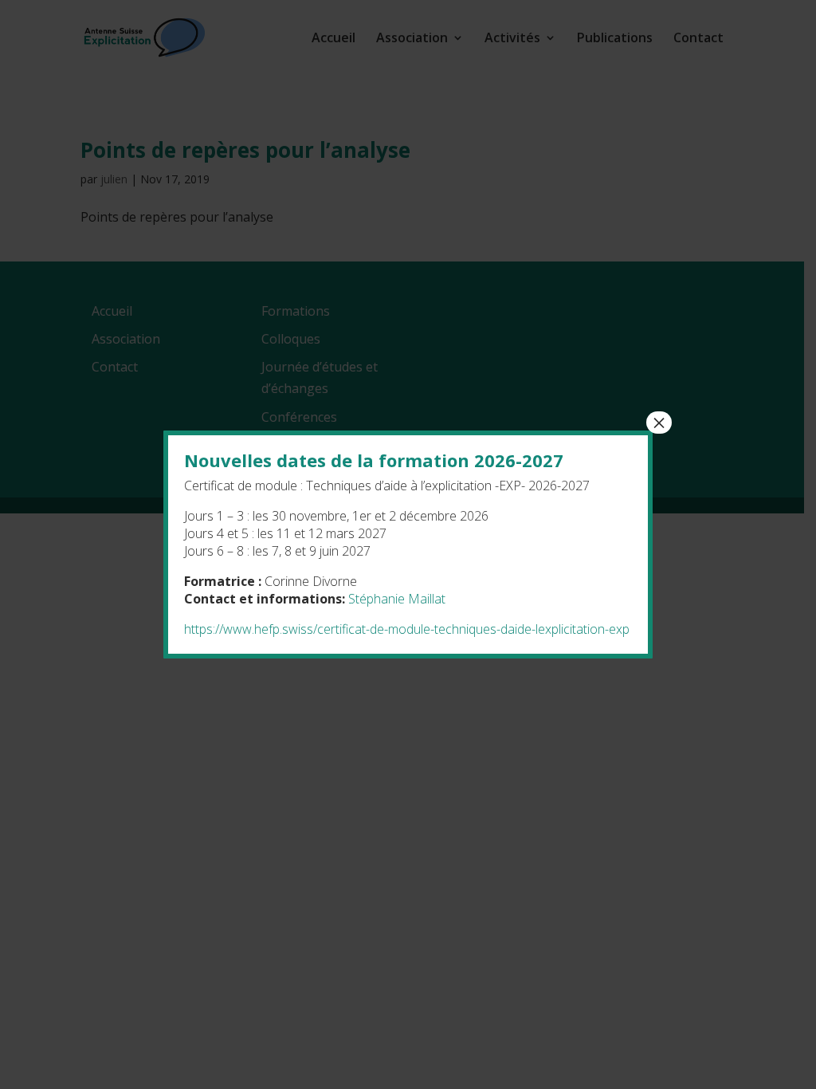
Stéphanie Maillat (396, 598)
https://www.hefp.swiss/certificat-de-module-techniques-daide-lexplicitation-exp (407, 629)
